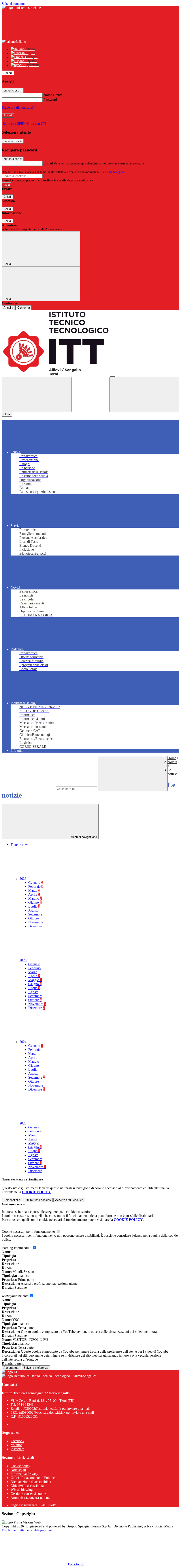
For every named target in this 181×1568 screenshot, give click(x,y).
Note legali (18, 1470)
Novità (172, 762)
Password (50, 99)
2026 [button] (23, 878)
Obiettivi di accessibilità (27, 1486)
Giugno (34, 902)
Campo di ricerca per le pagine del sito (28, 789)
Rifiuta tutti (38, 1200)
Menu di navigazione (83, 837)
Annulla (8, 307)
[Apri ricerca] (144, 394)
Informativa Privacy (24, 1474)
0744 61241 (25, 1404)
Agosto (33, 910)
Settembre (35, 914)
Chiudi (7, 196)
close (7, 414)
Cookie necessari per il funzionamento (29, 1231)
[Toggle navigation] (37, 394)
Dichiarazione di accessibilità (31, 1482)
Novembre (35, 922)
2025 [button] (23, 960)
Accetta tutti (69, 1200)
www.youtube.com (15, 1296)
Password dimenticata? (18, 107)
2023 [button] (23, 1123)
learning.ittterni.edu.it (17, 1248)
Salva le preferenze (36, 1367)
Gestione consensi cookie (28, 1493)
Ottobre (33, 918)
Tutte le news (20, 844)
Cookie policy (20, 1466)
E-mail (48, 163)
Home (172, 758)
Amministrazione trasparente (30, 1497)
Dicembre (35, 926)
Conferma (23, 307)
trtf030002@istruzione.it (55, 1408)
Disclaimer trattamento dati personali (27, 1530)
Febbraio (35, 886)
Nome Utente (52, 95)
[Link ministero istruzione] (21, 7)
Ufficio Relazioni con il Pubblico (34, 1478)
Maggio (35, 898)
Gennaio (35, 882)
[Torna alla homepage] (90, 343)
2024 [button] (23, 1042)
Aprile (34, 894)
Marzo (34, 890)
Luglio (34, 906)
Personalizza (12, 1200)
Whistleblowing (22, 1490)
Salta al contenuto (14, 4)
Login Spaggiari (115, 171)
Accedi (8, 73)
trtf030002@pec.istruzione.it (56, 1412)
